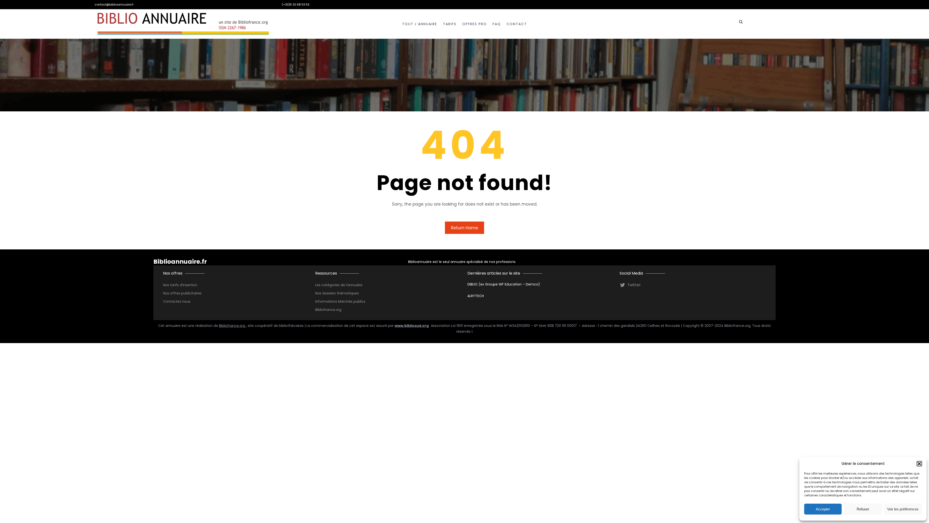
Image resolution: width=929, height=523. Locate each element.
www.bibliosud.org (412, 325)
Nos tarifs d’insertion (180, 285)
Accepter (823, 509)
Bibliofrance (325, 309)
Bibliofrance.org (232, 325)
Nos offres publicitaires (182, 293)
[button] (919, 463)
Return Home (464, 228)
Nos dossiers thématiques (337, 293)
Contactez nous (176, 301)
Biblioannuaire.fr (180, 261)
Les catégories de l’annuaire (338, 285)
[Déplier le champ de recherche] (741, 24)
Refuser (863, 509)
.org (338, 309)
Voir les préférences (903, 509)
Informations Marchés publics (340, 301)
